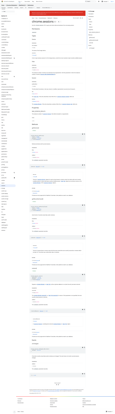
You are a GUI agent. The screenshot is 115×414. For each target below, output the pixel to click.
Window (34, 101)
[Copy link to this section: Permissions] (41, 29)
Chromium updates (53, 400)
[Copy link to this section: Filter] (36, 61)
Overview (3, 7)
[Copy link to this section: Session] (37, 78)
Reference (30, 5)
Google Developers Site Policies (53, 390)
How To (21, 7)
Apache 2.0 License (36, 390)
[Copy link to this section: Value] (35, 117)
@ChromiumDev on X (87, 400)
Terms (19, 411)
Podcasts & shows (53, 406)
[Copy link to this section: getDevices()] (40, 128)
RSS (83, 406)
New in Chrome (39, 1)
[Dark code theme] (83, 134)
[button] (8, 188)
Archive (51, 404)
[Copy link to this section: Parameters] (38, 147)
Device (37, 139)
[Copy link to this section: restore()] (38, 268)
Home (33, 18)
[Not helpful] (82, 18)
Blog (33, 1)
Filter (34, 152)
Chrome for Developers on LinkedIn (89, 404)
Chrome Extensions (11, 5)
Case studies (27, 1)
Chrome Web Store (46, 7)
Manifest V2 (22, 5)
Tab (33, 93)
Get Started (10, 7)
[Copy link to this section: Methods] (39, 124)
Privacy (22, 411)
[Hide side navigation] (14, 412)
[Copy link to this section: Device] (37, 39)
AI (25, 7)
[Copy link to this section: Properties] (37, 43)
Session (34, 55)
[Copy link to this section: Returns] (36, 188)
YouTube (84, 402)
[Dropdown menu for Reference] (34, 7)
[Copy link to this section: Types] (37, 36)
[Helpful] (80, 18)
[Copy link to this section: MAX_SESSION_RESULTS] (46, 111)
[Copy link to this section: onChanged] (39, 343)
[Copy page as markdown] (59, 22)
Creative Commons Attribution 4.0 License (64, 389)
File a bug (19, 400)
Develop (16, 7)
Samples (38, 7)
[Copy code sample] (84, 134)
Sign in (112, 1)
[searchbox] (8, 11)
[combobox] (91, 1)
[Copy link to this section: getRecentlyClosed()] (44, 199)
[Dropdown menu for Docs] (22, 1)
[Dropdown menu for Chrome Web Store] (51, 7)
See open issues (20, 402)
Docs (20, 1)
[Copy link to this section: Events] (37, 340)
